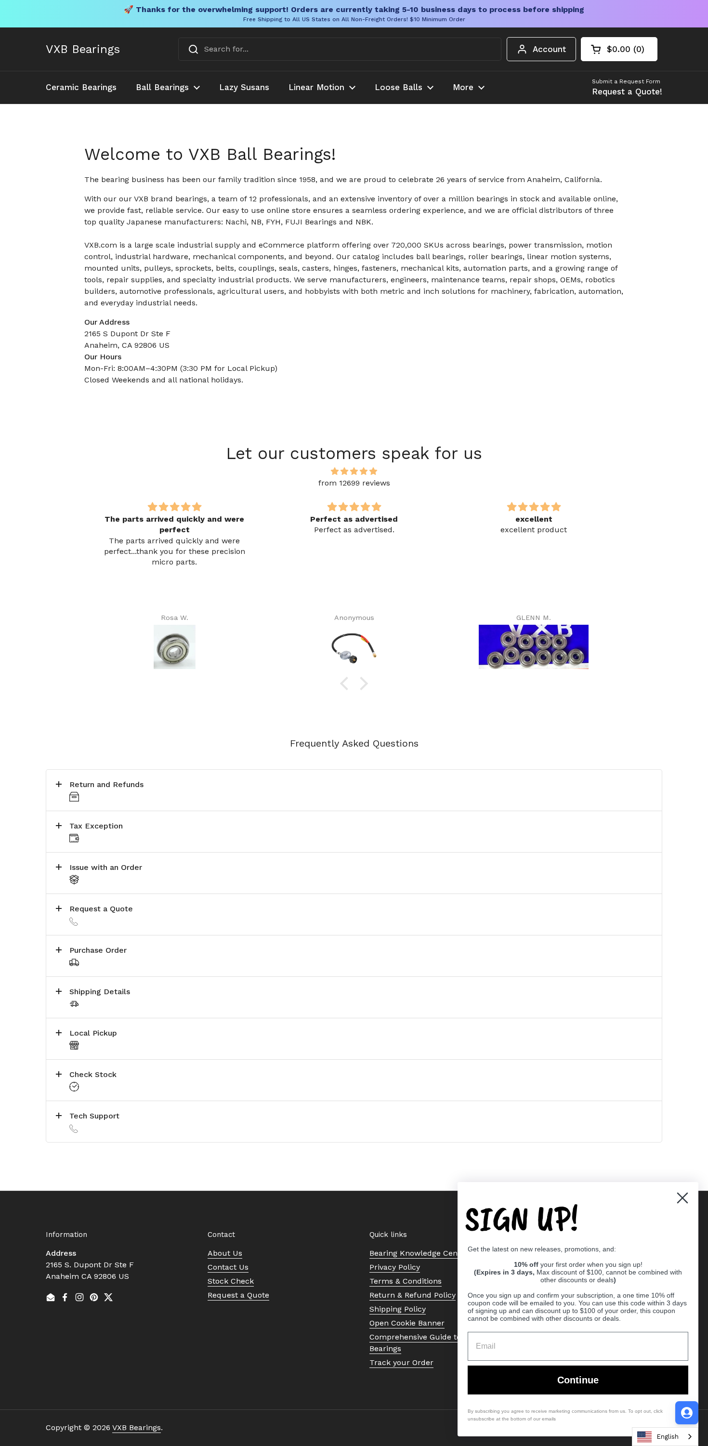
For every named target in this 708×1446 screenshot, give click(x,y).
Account (549, 49)
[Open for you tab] (686, 1412)
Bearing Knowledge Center (418, 1253)
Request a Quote (238, 1295)
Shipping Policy (397, 1309)
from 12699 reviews (354, 482)
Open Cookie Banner (407, 1323)
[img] (354, 471)
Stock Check (231, 1281)
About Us (225, 1253)
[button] (619, 49)
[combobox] (339, 49)
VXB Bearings (83, 49)
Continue (578, 1380)
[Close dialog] (682, 1198)
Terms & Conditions (405, 1281)
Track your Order (401, 1362)
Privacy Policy (394, 1267)
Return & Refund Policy (412, 1295)
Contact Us (228, 1267)
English (667, 1436)
